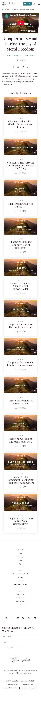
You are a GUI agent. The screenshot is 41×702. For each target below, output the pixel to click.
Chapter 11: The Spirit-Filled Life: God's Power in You (20, 125)
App (20, 563)
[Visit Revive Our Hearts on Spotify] (23, 618)
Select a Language (28, 688)
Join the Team (20, 601)
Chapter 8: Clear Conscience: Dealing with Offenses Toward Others (20, 480)
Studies (20, 560)
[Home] (3, 9)
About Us (20, 594)
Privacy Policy (13, 684)
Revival (32, 55)
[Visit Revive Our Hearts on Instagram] (6, 618)
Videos (8, 9)
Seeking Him (18, 55)
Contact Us (20, 597)
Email (5, 642)
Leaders (20, 580)
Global (20, 577)
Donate (27, 4)
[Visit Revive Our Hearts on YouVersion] (35, 618)
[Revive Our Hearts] (8, 4)
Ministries (25, 681)
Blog (20, 553)
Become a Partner (20, 584)
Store (21, 570)
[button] (38, 4)
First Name (7, 636)
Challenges (20, 556)
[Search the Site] (34, 4)
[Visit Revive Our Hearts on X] (29, 618)
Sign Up (8, 648)
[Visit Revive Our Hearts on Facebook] (12, 618)
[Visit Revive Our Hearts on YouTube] (18, 618)
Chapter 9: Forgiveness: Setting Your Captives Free (20, 521)
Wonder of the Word (20, 573)
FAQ (20, 604)
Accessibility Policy (10, 688)
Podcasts (20, 549)
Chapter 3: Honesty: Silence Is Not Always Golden (20, 286)
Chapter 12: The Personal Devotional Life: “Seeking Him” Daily (20, 166)
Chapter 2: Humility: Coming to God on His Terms (20, 245)
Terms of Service (27, 684)
